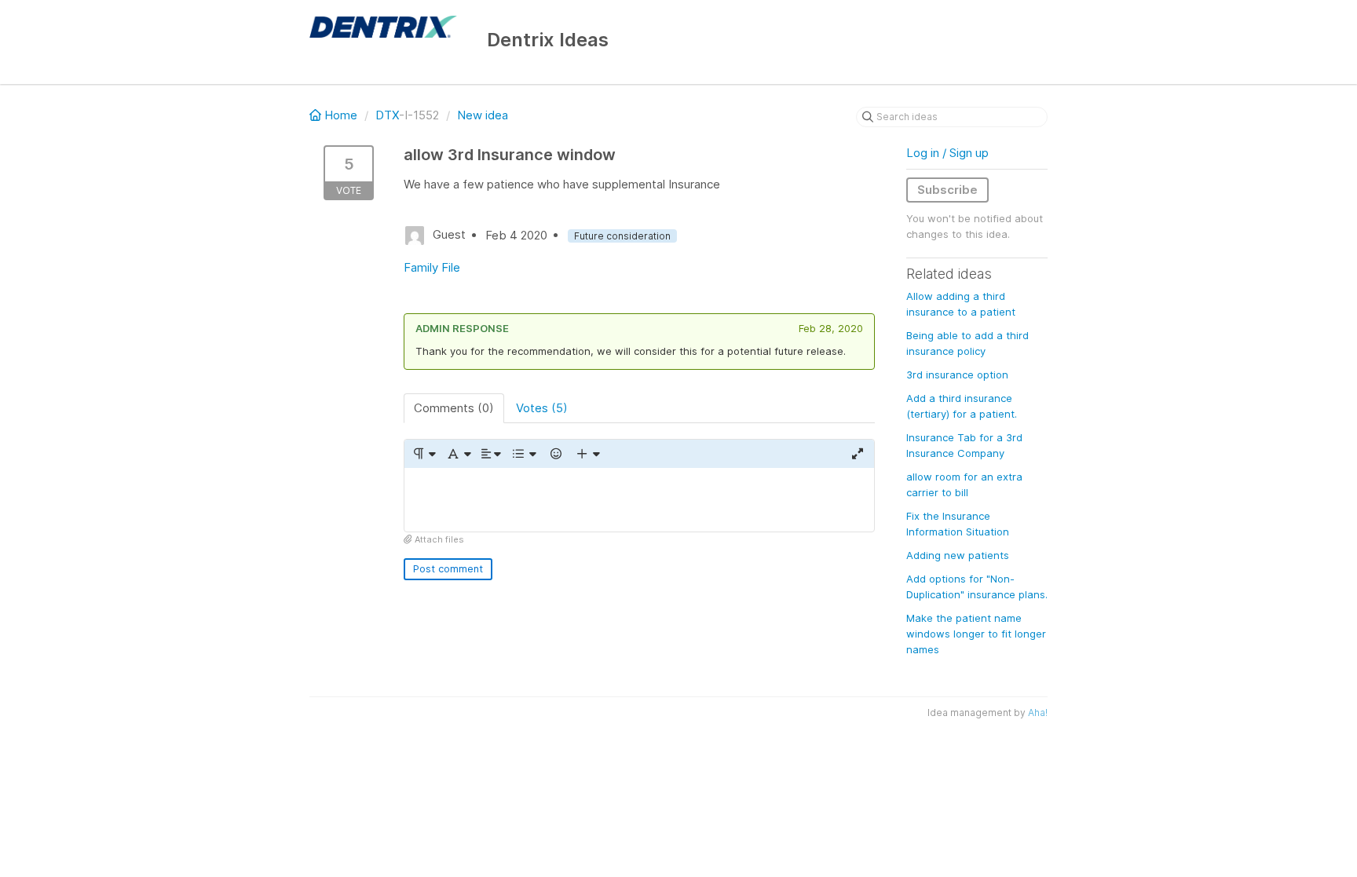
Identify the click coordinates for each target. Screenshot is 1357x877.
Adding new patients (957, 555)
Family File (432, 267)
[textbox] (639, 499)
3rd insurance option (957, 374)
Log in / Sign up (947, 152)
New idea (482, 115)
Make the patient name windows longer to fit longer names (976, 634)
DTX (387, 115)
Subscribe (947, 189)
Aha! (1038, 712)
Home (340, 115)
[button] (424, 454)
